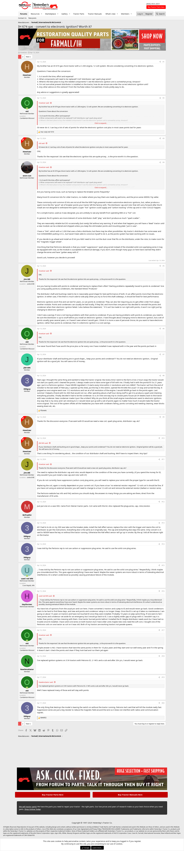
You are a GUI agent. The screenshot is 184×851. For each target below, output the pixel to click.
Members (125, 14)
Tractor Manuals (95, 14)
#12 (163, 502)
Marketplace (50, 14)
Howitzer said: (44, 103)
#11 (163, 459)
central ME (30, 284)
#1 (163, 62)
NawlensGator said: (46, 682)
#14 (163, 544)
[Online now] (27, 108)
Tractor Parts (78, 14)
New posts (32, 18)
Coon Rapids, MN (28, 585)
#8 (163, 375)
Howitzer (23, 52)
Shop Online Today (32, 809)
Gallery (64, 14)
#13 (163, 523)
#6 (163, 329)
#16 (163, 591)
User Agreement (83, 829)
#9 (163, 417)
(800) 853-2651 (153, 4)
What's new (110, 14)
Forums (23, 14)
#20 (163, 703)
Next (28, 57)
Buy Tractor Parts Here (52, 794)
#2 (163, 98)
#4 (163, 162)
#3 (163, 138)
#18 (163, 656)
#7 (163, 354)
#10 (163, 438)
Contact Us (22, 18)
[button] (41, 14)
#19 (163, 677)
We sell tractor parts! (28, 806)
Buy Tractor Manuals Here (130, 794)
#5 (163, 266)
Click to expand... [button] (101, 123)
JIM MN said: (43, 443)
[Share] (160, 61)
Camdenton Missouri (27, 118)
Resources (35, 14)
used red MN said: (45, 596)
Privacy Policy (97, 829)
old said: (42, 143)
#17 (163, 630)
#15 (163, 565)
